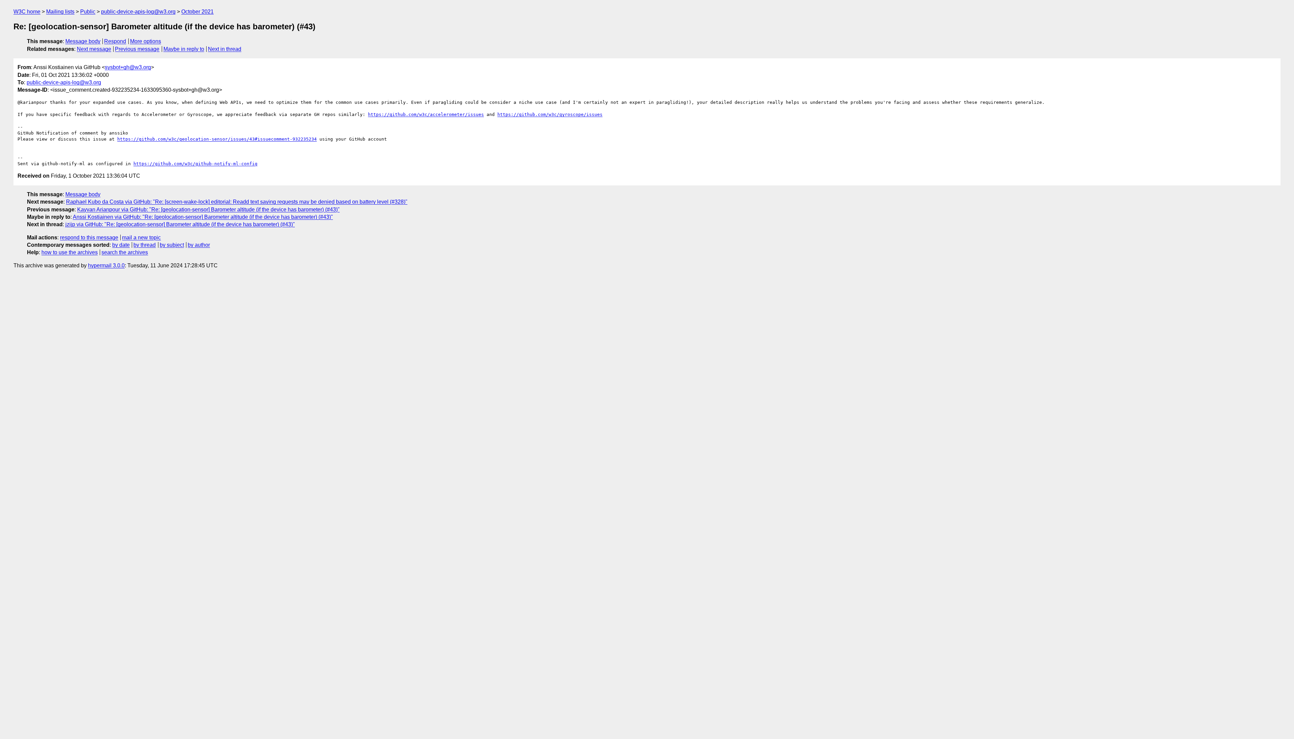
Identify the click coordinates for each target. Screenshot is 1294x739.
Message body (82, 41)
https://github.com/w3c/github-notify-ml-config (195, 163)
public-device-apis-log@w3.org (138, 11)
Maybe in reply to (183, 49)
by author (199, 245)
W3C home (26, 11)
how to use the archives (69, 252)
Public (87, 11)
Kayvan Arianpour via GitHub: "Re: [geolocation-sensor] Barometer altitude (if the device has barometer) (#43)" (208, 209)
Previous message (137, 49)
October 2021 (197, 11)
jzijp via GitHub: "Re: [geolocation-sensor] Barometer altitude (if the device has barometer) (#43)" (180, 224)
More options (145, 41)
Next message (94, 49)
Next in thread (224, 49)
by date (121, 245)
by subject (172, 245)
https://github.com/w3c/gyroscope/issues (550, 114)
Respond (115, 41)
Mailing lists (60, 11)
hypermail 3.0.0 (106, 265)
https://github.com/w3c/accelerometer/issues (426, 114)
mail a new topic (141, 237)
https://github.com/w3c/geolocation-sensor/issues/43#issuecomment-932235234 (217, 139)
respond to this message (89, 237)
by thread (144, 245)
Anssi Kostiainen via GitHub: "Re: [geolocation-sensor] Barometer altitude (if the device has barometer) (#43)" (203, 217)
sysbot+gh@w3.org (128, 67)
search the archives (124, 252)
